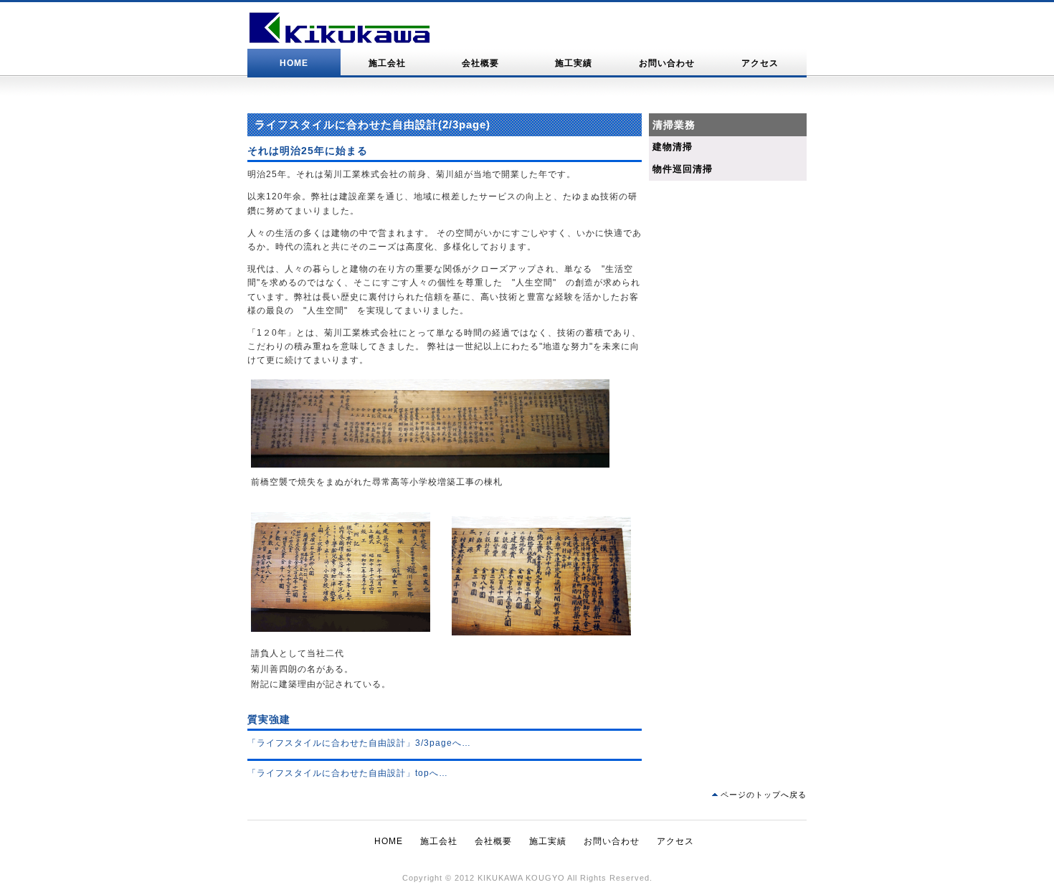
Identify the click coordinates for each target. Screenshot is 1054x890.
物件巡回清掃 (682, 169)
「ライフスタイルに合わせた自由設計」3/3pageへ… (359, 743)
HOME (294, 63)
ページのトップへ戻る (764, 794)
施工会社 (387, 63)
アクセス (760, 63)
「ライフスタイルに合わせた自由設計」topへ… (347, 773)
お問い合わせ (667, 63)
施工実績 (573, 63)
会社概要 (480, 63)
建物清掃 (672, 146)
